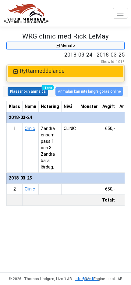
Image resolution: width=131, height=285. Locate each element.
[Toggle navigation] (120, 13)
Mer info (67, 45)
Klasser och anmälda (29, 90)
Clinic (30, 128)
